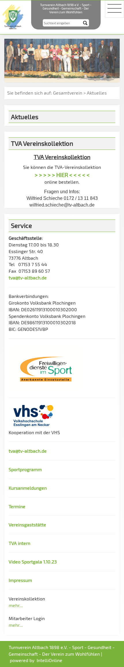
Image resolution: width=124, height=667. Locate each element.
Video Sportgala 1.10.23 (33, 561)
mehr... (16, 605)
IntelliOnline (49, 660)
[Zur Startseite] (13, 16)
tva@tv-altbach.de (28, 277)
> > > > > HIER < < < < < (62, 174)
